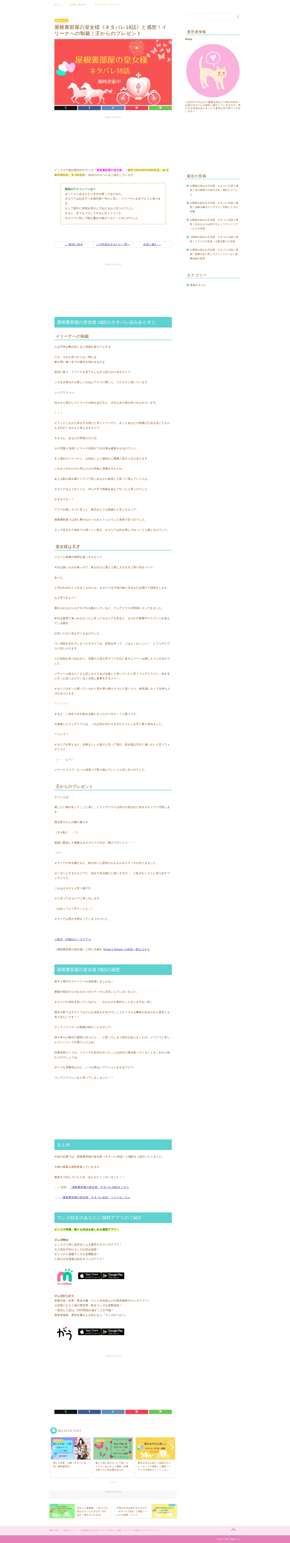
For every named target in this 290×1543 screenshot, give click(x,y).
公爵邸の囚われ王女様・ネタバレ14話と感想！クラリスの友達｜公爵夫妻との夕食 (214, 239)
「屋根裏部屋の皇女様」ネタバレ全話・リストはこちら (95, 1197)
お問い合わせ (78, 4)
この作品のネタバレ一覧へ (113, 244)
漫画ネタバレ (61, 20)
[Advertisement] (113, 141)
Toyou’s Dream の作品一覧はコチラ (126, 949)
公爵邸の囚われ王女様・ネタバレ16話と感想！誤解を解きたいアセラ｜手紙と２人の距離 (214, 207)
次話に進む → (152, 244)
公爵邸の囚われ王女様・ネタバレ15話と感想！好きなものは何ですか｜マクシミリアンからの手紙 (214, 224)
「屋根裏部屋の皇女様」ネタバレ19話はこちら (99, 1187)
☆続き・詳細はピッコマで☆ (72, 939)
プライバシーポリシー (107, 4)
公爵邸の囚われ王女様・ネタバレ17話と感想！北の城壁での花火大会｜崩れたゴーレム (214, 190)
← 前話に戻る (74, 244)
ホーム (58, 4)
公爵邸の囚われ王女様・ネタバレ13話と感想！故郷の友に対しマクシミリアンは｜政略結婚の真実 (214, 254)
